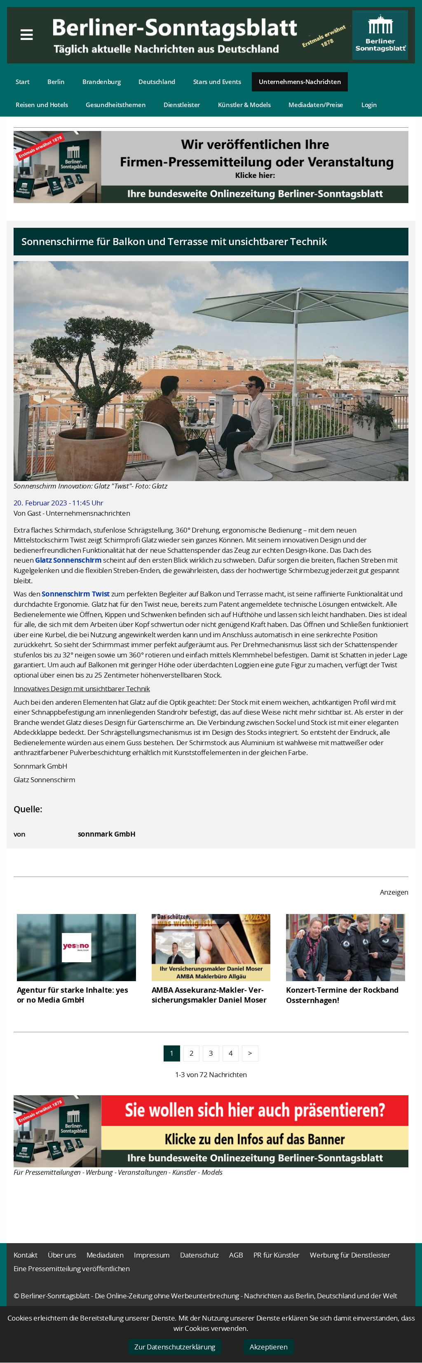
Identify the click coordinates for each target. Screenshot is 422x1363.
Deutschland (156, 81)
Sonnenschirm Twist (76, 594)
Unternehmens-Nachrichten (300, 81)
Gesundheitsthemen (115, 104)
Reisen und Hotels (42, 104)
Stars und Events (217, 81)
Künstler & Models (244, 104)
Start (23, 81)
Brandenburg (101, 81)
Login (369, 104)
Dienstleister (182, 104)
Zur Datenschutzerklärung (174, 1346)
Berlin (55, 81)
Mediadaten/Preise (315, 104)
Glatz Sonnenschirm (68, 560)
